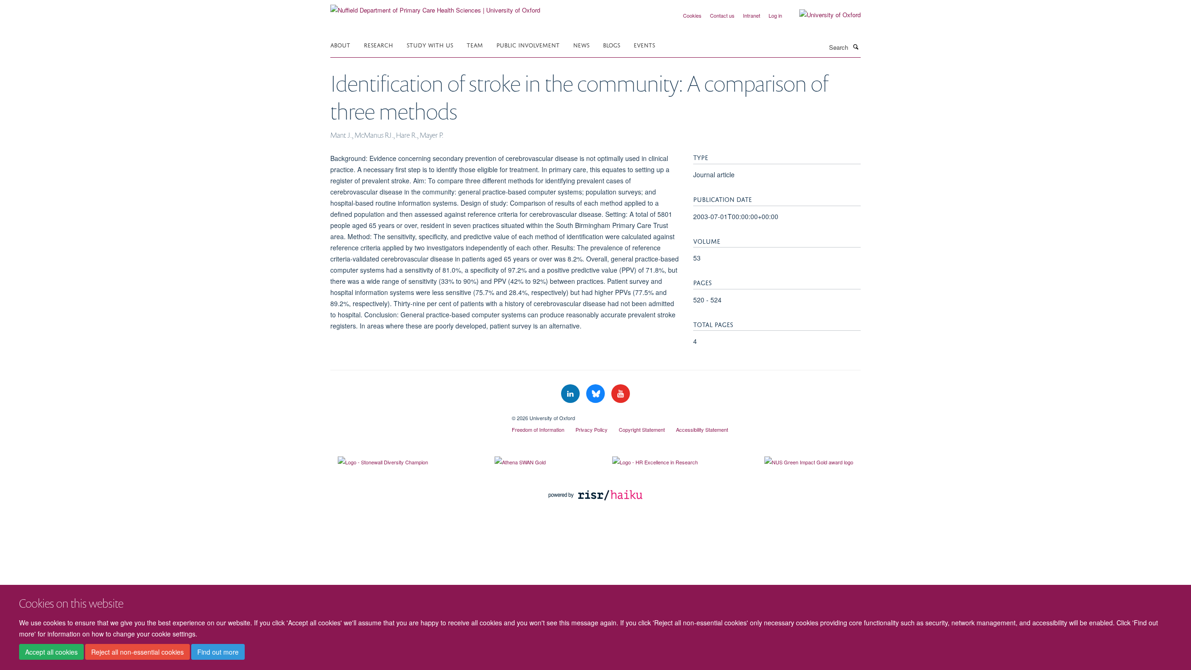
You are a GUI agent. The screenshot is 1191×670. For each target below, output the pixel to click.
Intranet (751, 15)
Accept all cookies (51, 652)
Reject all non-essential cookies (137, 652)
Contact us (722, 15)
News (581, 44)
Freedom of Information (538, 429)
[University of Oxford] (823, 14)
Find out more (218, 652)
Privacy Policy (591, 429)
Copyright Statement (642, 429)
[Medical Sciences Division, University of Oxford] (414, 414)
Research (378, 44)
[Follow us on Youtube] (620, 393)
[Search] (855, 46)
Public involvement (528, 44)
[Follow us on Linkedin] (571, 393)
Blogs (611, 44)
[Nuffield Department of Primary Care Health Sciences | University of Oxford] (435, 6)
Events (644, 44)
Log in (775, 15)
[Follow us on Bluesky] (596, 393)
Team (475, 44)
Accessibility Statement (702, 429)
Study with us (430, 44)
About (340, 44)
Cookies (692, 15)
